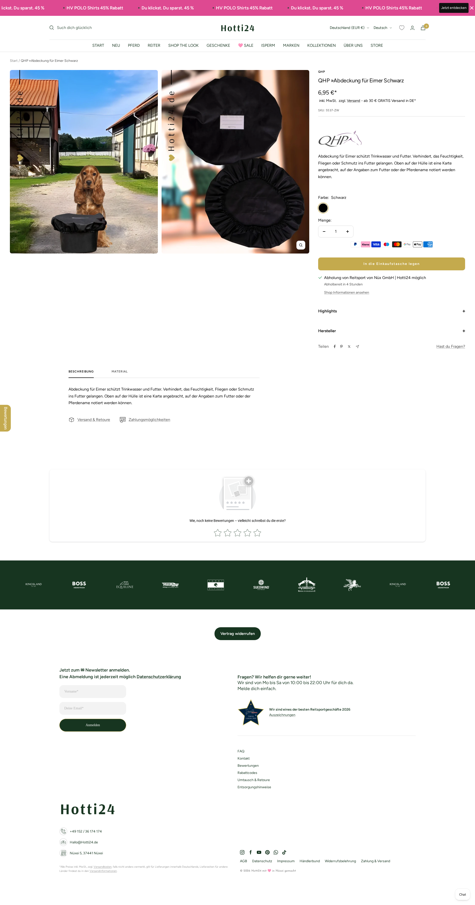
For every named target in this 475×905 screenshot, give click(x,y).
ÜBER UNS (353, 45)
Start (14, 61)
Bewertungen (248, 766)
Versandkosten (103, 866)
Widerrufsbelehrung (340, 861)
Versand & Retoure (93, 419)
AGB (243, 861)
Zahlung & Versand (375, 861)
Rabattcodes (247, 773)
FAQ (241, 751)
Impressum (286, 861)
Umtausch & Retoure (254, 780)
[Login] (412, 28)
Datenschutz (262, 861)
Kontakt (244, 758)
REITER (154, 45)
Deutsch (380, 27)
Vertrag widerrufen (237, 633)
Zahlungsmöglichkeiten (149, 419)
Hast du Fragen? (450, 346)
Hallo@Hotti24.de (84, 842)
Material (120, 371)
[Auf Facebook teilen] (335, 346)
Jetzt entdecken (454, 8)
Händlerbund (310, 861)
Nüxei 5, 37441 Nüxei (86, 853)
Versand (353, 100)
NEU (116, 45)
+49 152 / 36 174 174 (86, 831)
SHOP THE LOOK (183, 45)
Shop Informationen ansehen (346, 292)
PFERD (134, 45)
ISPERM (268, 45)
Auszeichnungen (282, 715)
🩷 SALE (245, 45)
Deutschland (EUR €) (347, 27)
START (98, 45)
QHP (321, 71)
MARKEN (291, 45)
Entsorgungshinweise (254, 787)
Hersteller (327, 330)
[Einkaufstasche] (423, 27)
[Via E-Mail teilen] (357, 346)
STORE (377, 45)
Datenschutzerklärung (159, 676)
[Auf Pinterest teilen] (341, 346)
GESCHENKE (218, 45)
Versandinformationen (103, 871)
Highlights (327, 311)
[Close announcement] (472, 8)
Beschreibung (81, 371)
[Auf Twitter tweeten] (349, 346)
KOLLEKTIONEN (321, 45)
